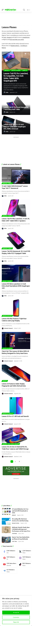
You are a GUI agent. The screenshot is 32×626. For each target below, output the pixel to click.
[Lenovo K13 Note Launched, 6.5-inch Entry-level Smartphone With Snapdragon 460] (16, 273)
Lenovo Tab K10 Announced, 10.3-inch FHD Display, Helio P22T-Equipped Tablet (16, 252)
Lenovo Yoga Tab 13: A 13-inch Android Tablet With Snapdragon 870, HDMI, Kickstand (15, 126)
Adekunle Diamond (8, 328)
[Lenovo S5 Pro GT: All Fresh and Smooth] (16, 405)
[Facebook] (9, 552)
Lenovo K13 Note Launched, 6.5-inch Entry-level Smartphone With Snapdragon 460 (16, 286)
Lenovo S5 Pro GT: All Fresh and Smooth (15, 416)
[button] (3, 10)
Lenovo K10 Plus (7, 315)
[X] (25, 552)
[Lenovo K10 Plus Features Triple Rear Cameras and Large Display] (16, 308)
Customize (16, 617)
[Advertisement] (16, 17)
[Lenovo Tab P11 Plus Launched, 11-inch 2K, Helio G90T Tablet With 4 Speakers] (16, 208)
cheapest (9, 37)
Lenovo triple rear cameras (11, 444)
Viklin (7, 92)
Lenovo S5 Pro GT (8, 413)
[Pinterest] (9, 558)
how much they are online (17, 39)
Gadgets (7, 70)
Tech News (14, 533)
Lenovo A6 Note (7, 348)
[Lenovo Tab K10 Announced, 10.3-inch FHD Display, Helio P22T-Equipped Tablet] (16, 240)
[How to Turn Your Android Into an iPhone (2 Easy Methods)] (6, 539)
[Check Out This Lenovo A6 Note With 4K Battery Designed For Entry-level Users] (16, 340)
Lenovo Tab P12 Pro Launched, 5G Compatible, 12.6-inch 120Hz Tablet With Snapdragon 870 (16, 77)
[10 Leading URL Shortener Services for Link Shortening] (6, 521)
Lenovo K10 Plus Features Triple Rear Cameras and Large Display (14, 320)
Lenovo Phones (16, 70)
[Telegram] (9, 571)
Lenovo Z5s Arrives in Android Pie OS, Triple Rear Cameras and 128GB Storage (15, 448)
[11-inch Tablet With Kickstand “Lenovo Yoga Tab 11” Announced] (16, 175)
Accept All (16, 612)
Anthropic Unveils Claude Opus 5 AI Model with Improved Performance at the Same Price (21, 529)
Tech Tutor (14, 541)
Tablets (24, 70)
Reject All (16, 622)
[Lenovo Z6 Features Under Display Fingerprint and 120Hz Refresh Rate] (16, 373)
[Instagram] (25, 558)
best (5, 37)
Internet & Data (15, 523)
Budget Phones (7, 281)
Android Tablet (7, 183)
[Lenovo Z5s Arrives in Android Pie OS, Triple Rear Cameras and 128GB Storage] (16, 436)
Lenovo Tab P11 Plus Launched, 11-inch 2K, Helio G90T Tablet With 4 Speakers (16, 220)
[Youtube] (9, 564)
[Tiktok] (25, 564)
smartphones (26, 37)
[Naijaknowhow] (10, 10)
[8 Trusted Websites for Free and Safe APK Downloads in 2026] (6, 511)
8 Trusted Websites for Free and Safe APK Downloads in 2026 (20, 510)
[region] (16, 611)
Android (14, 515)
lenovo (5, 380)
